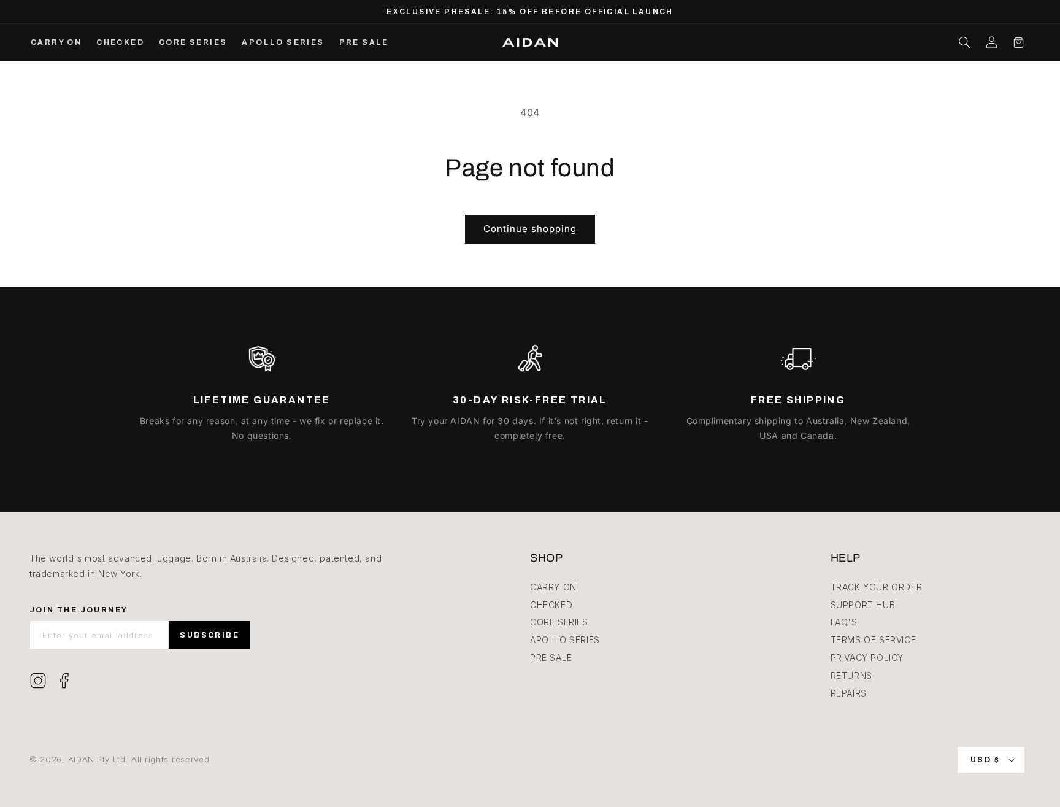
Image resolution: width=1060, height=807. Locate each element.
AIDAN (81, 759)
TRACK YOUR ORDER (877, 587)
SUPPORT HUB (863, 605)
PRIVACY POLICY (867, 657)
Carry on (553, 587)
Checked (551, 605)
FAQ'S (844, 622)
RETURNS (851, 675)
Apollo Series (565, 640)
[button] (964, 42)
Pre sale (551, 657)
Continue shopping (530, 228)
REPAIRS (849, 693)
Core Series (559, 622)
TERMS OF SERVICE (873, 640)
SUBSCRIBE (209, 635)
